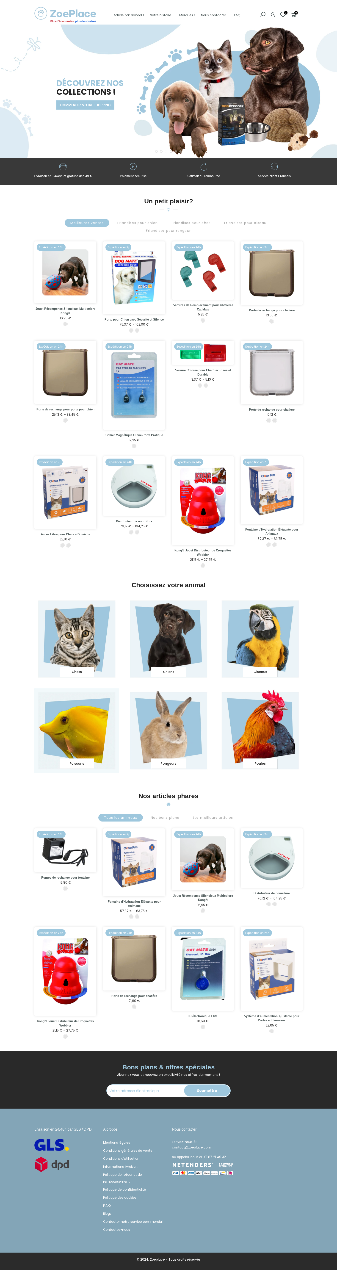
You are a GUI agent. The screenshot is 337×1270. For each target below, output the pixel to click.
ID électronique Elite (202, 1016)
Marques (186, 15)
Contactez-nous (116, 1229)
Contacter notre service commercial (133, 1221)
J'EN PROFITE (51, 112)
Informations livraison (120, 1166)
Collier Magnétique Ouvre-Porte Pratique (134, 435)
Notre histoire (160, 15)
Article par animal (128, 15)
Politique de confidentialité (124, 1189)
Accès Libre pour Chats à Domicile (65, 534)
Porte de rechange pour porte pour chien (65, 409)
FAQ (237, 15)
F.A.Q (107, 1205)
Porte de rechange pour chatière (272, 310)
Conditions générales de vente (127, 1150)
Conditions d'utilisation (121, 1158)
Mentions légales (116, 1142)
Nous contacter (213, 15)
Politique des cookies (119, 1197)
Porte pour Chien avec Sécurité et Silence (134, 319)
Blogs (107, 1213)
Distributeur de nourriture (134, 521)
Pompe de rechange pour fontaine (65, 877)
